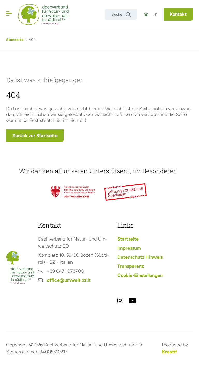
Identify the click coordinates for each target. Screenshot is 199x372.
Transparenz (130, 266)
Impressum (129, 248)
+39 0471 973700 (65, 271)
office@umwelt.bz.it (69, 280)
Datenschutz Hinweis (140, 257)
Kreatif (169, 352)
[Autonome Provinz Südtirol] (73, 192)
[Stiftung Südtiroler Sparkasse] (126, 192)
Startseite (14, 40)
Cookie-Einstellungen (140, 275)
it (155, 15)
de (146, 15)
